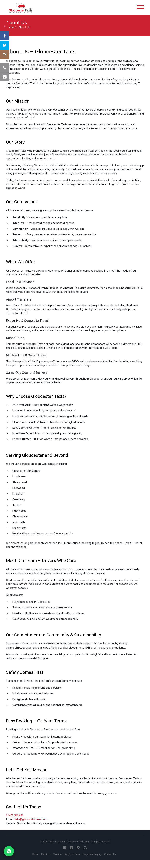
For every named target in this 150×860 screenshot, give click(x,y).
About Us (46, 854)
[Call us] (4, 67)
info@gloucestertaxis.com (31, 819)
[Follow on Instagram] (4, 54)
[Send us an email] (4, 76)
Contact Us (110, 854)
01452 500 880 (15, 815)
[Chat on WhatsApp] (9, 851)
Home (10, 27)
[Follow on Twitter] (4, 45)
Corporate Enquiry (92, 854)
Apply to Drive (72, 854)
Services (58, 854)
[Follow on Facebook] (4, 35)
